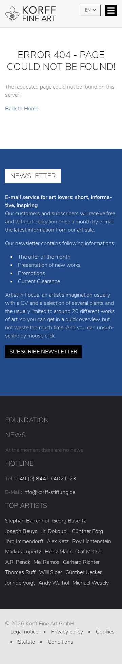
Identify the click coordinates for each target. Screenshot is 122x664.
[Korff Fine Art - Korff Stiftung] (61, 16)
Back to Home (21, 108)
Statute (26, 642)
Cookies (105, 631)
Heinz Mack (58, 551)
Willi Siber (50, 572)
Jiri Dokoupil (54, 531)
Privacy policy (67, 631)
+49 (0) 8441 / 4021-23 (46, 478)
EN (88, 10)
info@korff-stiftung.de (49, 492)
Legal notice (24, 631)
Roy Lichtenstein (91, 541)
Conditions (60, 642)
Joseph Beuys (21, 531)
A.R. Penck (17, 562)
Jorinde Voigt (20, 583)
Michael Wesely (91, 583)
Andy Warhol (53, 583)
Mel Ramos (47, 562)
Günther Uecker (83, 572)
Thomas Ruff (20, 572)
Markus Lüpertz (23, 551)
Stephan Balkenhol (27, 520)
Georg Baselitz (69, 520)
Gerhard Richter (81, 562)
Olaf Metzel (88, 551)
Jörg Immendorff (24, 541)
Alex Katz (58, 541)
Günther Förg (87, 531)
